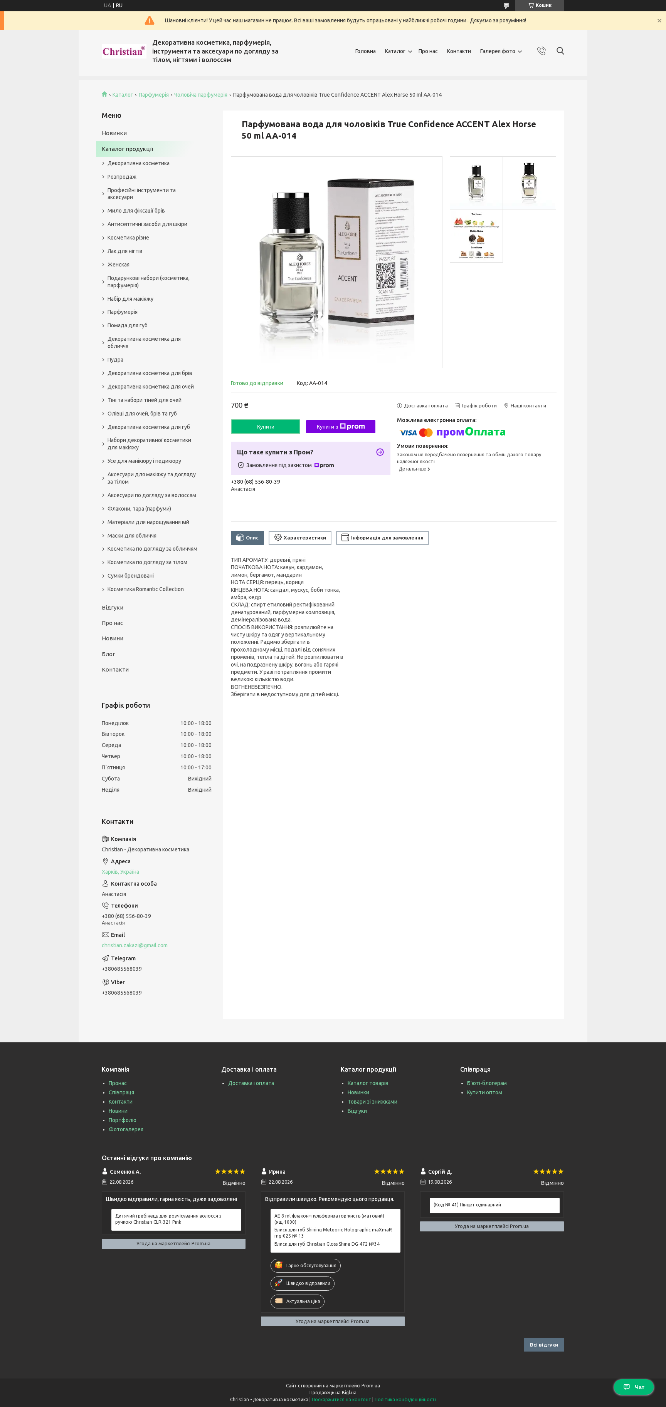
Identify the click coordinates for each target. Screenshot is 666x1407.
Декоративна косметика (139, 163)
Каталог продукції (127, 149)
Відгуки (112, 607)
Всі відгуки (544, 1344)
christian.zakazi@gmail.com (135, 945)
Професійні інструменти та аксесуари (142, 194)
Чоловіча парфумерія (200, 95)
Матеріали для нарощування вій (148, 522)
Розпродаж (122, 177)
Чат (639, 1387)
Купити (265, 427)
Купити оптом (484, 1092)
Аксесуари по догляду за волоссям (152, 495)
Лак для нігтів (125, 251)
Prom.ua (371, 1385)
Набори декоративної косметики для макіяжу (149, 444)
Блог (108, 654)
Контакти (459, 51)
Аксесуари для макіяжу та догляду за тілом (152, 478)
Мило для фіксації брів (136, 211)
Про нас (428, 51)
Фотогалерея (126, 1129)
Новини (112, 638)
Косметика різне (128, 237)
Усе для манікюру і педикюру (144, 461)
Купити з (327, 427)
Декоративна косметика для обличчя (144, 342)
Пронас (118, 1083)
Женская (119, 264)
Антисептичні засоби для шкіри (147, 224)
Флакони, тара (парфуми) (139, 509)
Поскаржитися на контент (341, 1399)
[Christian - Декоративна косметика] (124, 51)
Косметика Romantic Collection (146, 589)
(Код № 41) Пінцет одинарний (467, 1204)
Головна (365, 51)
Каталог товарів (368, 1083)
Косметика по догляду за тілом (147, 562)
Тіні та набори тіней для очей (145, 400)
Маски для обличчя (132, 536)
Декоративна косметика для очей (151, 387)
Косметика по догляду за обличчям (152, 549)
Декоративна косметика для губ (149, 427)
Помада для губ (128, 325)
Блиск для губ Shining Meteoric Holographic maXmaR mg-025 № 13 (333, 1232)
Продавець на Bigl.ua (333, 1392)
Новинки (114, 133)
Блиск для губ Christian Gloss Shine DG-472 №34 (327, 1243)
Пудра (115, 360)
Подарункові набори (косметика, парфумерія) (149, 281)
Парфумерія (154, 95)
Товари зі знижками (372, 1102)
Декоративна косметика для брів (150, 373)
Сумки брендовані (131, 576)
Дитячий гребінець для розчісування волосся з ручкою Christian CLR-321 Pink (168, 1218)
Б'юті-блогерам (487, 1083)
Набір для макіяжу (130, 299)
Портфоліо (122, 1120)
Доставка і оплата (251, 1083)
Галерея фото (497, 51)
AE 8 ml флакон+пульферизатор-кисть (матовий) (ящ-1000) (329, 1218)
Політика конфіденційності (405, 1399)
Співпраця (121, 1092)
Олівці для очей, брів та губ (142, 413)
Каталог (395, 51)
